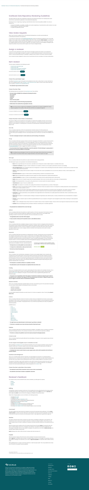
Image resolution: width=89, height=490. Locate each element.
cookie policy (52, 243)
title (26, 399)
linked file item (26, 83)
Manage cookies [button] (37, 246)
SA (15, 311)
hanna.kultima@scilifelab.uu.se (27, 453)
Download (22, 71)
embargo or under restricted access (29, 82)
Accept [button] (42, 246)
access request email (19, 404)
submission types (17, 81)
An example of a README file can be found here (16, 111)
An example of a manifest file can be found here (16, 114)
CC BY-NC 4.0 (13, 310)
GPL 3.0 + (12, 316)
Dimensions (15, 272)
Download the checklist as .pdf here (14, 71)
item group (17, 396)
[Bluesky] (71, 466)
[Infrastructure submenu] (53, 465)
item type (16, 398)
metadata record (18, 83)
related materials (17, 402)
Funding (25, 401)
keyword (18, 400)
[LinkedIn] (68, 466)
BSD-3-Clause (13, 319)
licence (16, 403)
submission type (29, 91)
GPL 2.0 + (12, 315)
